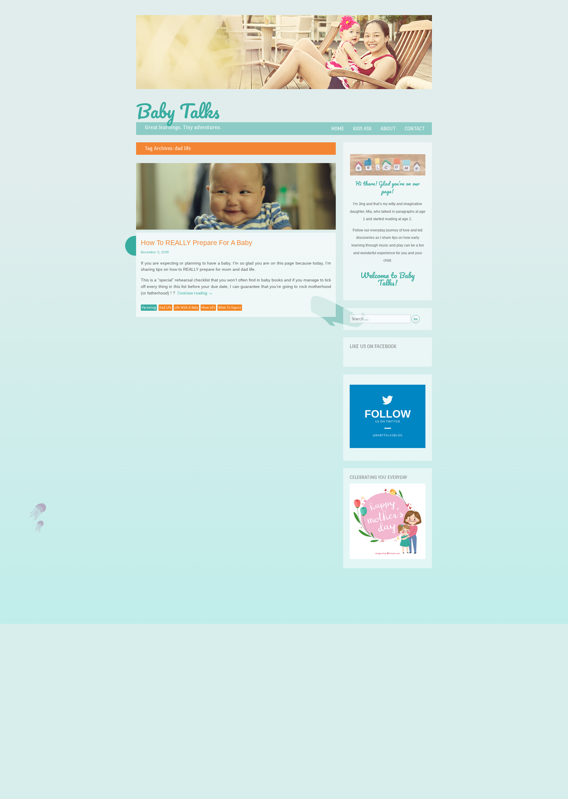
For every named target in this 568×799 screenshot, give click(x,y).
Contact (415, 128)
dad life (165, 308)
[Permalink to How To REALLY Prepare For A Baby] (236, 228)
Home (337, 128)
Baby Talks (178, 111)
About (388, 128)
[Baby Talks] (284, 96)
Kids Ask (362, 128)
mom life (208, 308)
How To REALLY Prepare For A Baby (196, 243)
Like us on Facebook (373, 346)
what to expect (229, 308)
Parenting (149, 308)
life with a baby (186, 308)
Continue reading (195, 293)
